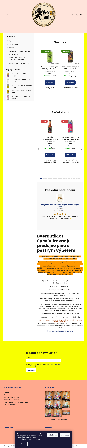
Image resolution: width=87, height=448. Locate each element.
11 (69, 178)
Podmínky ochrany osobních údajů (16, 402)
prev (38, 74)
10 (66, 178)
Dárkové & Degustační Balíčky (20, 51)
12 (71, 178)
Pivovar (11, 48)
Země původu (14, 44)
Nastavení (22, 444)
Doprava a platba (10, 395)
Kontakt (7, 392)
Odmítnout (53, 435)
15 (79, 178)
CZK (5, 14)
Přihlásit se (31, 370)
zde (39, 440)
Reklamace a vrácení (11, 397)
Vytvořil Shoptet (77, 446)
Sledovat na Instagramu (59, 419)
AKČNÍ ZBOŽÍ (13, 54)
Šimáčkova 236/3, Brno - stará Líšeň (60, 331)
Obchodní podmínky (11, 400)
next (81, 74)
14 (76, 178)
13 (74, 178)
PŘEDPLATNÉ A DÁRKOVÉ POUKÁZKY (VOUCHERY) (17, 59)
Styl (10, 41)
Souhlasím (65, 435)
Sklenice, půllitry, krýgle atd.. (19, 63)
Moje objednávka (10, 405)
